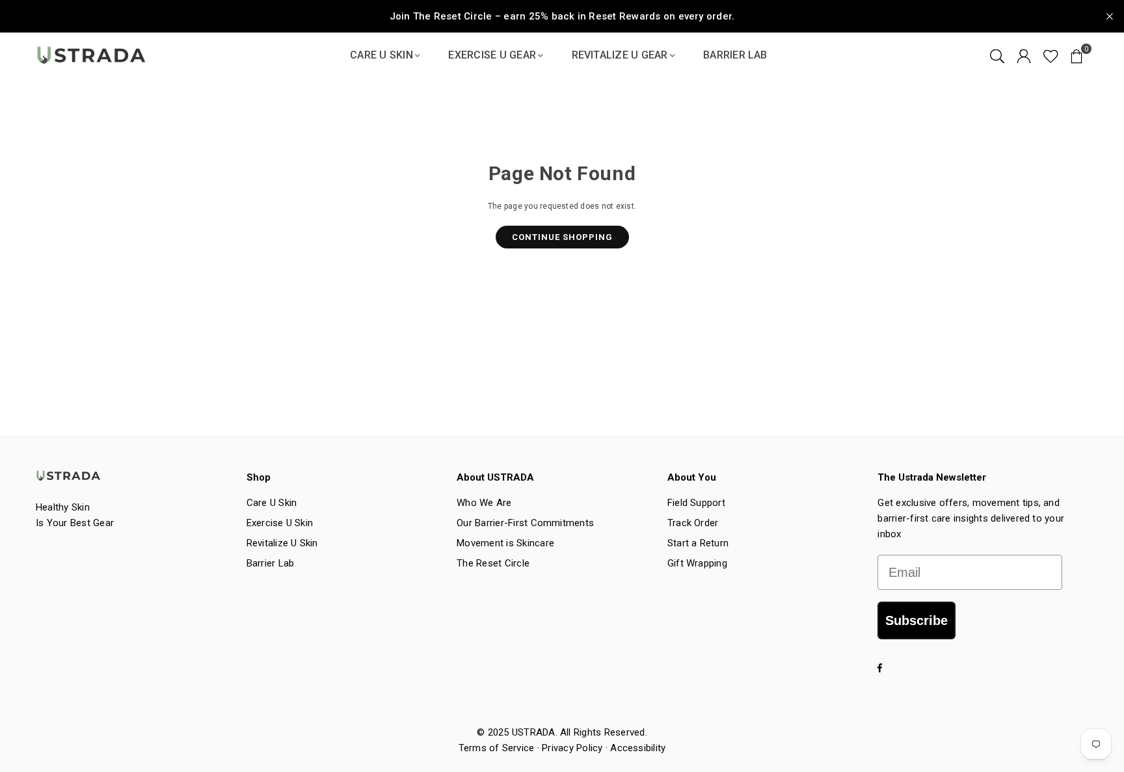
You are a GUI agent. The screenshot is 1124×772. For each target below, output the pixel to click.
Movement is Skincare (505, 543)
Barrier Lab (735, 55)
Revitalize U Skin (282, 543)
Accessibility (637, 748)
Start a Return (698, 543)
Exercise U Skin (280, 523)
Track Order (693, 523)
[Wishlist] (1051, 55)
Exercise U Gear (492, 55)
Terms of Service (497, 748)
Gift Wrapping (697, 563)
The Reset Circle (493, 563)
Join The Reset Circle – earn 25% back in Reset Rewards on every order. (562, 16)
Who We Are (484, 503)
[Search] (997, 55)
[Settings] (1024, 55)
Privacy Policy (572, 748)
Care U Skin (381, 55)
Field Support (696, 503)
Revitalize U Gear (620, 55)
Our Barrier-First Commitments (525, 523)
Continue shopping (562, 237)
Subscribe (916, 620)
